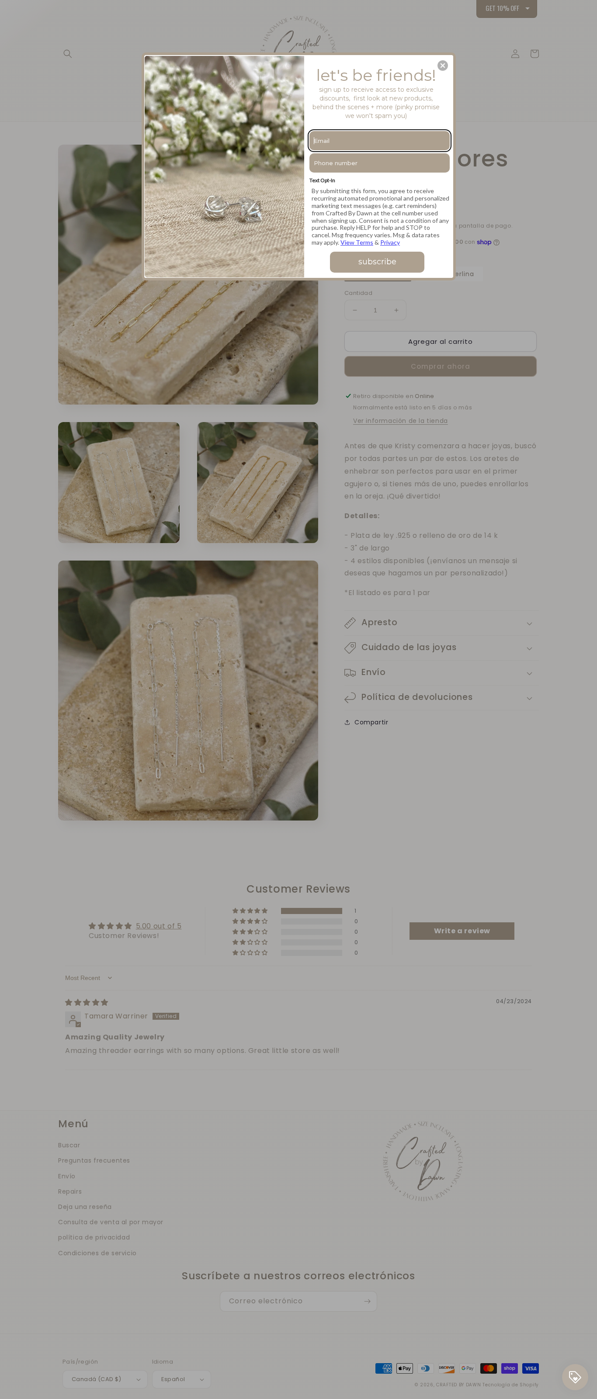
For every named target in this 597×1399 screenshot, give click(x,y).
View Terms (356, 242)
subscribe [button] (377, 262)
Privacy (390, 242)
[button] (442, 65)
